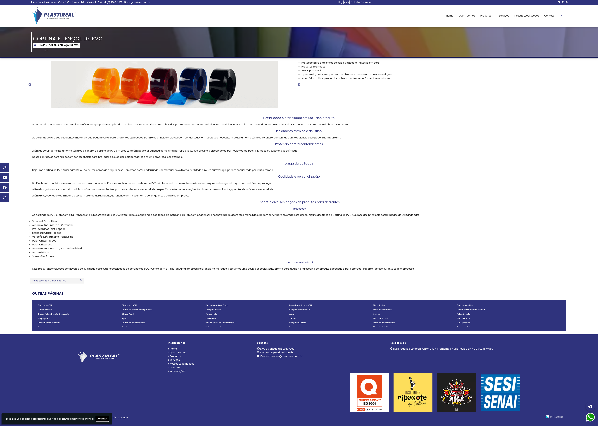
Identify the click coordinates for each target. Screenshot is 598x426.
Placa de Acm (463, 318)
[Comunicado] (589, 406)
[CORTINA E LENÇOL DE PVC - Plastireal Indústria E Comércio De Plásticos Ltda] (54, 15)
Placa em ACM (45, 305)
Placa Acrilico (379, 305)
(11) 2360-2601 (114, 2)
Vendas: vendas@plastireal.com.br (281, 356)
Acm (291, 314)
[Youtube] (4, 177)
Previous (29, 84)
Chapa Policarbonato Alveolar (471, 309)
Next (299, 84)
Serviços (504, 15)
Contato (549, 15)
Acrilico (376, 314)
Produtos (486, 15)
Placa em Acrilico (465, 305)
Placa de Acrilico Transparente (220, 322)
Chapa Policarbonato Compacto (53, 314)
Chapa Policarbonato (299, 309)
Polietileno (211, 318)
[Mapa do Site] (510, 417)
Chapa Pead (128, 314)
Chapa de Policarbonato (133, 322)
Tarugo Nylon (212, 314)
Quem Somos (467, 15)
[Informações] (562, 16)
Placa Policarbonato (382, 309)
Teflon (292, 318)
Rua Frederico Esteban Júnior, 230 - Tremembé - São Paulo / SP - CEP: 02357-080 (443, 349)
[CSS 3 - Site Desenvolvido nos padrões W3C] (529, 417)
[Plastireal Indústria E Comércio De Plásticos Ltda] (98, 356)
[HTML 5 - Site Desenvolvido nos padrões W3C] (518, 417)
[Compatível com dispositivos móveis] (540, 417)
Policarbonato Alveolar (48, 322)
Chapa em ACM (129, 305)
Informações (177, 371)
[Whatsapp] (4, 197)
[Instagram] (563, 2)
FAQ (346, 2)
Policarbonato (463, 314)
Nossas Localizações (526, 15)
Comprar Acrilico (213, 309)
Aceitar (102, 418)
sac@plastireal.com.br (139, 2)
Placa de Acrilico (380, 318)
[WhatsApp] (566, 2)
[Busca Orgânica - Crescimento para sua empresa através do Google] (554, 417)
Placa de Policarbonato (384, 322)
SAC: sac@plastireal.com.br (277, 352)
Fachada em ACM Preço (217, 305)
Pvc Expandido (463, 322)
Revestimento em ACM (300, 305)
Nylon (124, 318)
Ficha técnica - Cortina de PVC (49, 280)
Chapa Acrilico (45, 309)
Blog (340, 2)
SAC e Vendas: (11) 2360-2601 (277, 349)
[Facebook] (559, 2)
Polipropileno (44, 318)
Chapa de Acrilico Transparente (137, 309)
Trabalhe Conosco (361, 2)
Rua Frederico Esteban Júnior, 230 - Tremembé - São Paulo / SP (67, 2)
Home (449, 15)
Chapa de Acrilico (297, 322)
